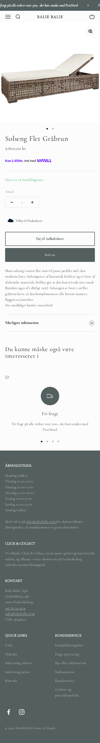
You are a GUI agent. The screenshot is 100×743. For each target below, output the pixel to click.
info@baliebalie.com (41, 521)
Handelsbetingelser (69, 645)
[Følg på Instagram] (21, 712)
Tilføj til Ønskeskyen (28, 221)
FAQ (8, 645)
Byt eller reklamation (70, 663)
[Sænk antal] (11, 202)
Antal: (9, 191)
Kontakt (11, 680)
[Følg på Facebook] (8, 712)
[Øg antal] (32, 202)
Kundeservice (65, 680)
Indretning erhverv (18, 663)
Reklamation (64, 672)
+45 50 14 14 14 (15, 608)
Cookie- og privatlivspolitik (67, 692)
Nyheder (11, 654)
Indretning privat (17, 672)
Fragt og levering (67, 654)
